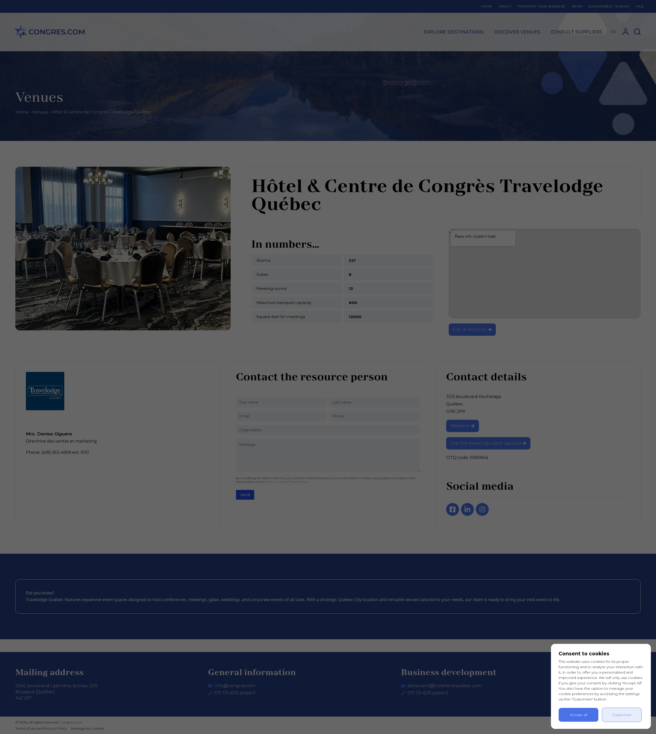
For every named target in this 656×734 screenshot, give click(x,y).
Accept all (578, 714)
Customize (621, 714)
